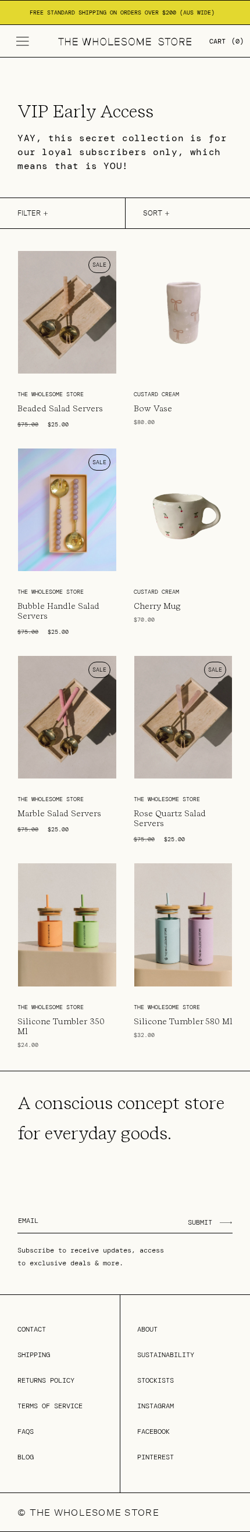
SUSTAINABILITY (165, 1354)
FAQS (25, 1431)
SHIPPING (33, 1354)
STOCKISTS (155, 1380)
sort (152, 213)
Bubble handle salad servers (58, 610)
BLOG (25, 1457)
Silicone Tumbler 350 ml (61, 1026)
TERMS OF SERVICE (50, 1406)
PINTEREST (155, 1457)
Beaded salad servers (60, 408)
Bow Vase (153, 408)
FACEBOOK (153, 1431)
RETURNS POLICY (45, 1380)
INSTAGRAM (155, 1406)
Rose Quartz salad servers (170, 818)
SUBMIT (200, 1222)
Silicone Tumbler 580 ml (183, 1021)
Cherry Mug (157, 606)
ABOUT (147, 1329)
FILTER (29, 213)
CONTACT (31, 1329)
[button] (22, 41)
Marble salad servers (59, 813)
